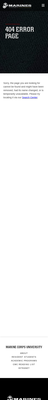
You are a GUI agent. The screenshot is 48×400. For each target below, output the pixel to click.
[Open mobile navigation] (43, 5)
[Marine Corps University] (17, 5)
